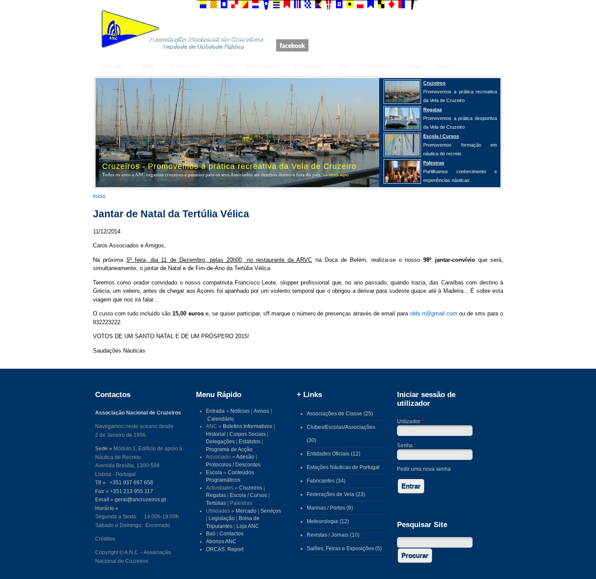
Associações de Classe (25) (340, 413)
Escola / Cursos (248, 495)
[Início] (182, 47)
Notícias (240, 411)
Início (99, 196)
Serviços (270, 511)
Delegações (220, 441)
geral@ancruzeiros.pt (140, 499)
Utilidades (308, 65)
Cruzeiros (250, 487)
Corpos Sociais (247, 434)
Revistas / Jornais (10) (333, 535)
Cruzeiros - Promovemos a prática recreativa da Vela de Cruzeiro (229, 166)
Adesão (245, 456)
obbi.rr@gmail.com (433, 313)
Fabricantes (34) (326, 480)
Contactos (375, 65)
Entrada (112, 65)
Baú (344, 65)
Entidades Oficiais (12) (333, 453)
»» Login (412, 65)
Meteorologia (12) (328, 521)
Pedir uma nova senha (424, 469)
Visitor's (445, 65)
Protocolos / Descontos (233, 464)
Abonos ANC (221, 541)
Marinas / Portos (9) (330, 507)
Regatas (216, 495)
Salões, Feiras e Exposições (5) (344, 548)
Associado (185, 65)
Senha (406, 445)
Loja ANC (247, 526)
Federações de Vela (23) (336, 494)
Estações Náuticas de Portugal (343, 467)
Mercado (246, 511)
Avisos (261, 411)
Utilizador (410, 421)
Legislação (222, 518)
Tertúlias (216, 503)
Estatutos (249, 441)
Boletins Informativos (247, 426)
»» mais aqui (336, 174)
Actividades (261, 65)
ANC (147, 65)
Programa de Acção (229, 449)
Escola (226, 65)
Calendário (220, 418)
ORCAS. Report (224, 549)
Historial (216, 434)
